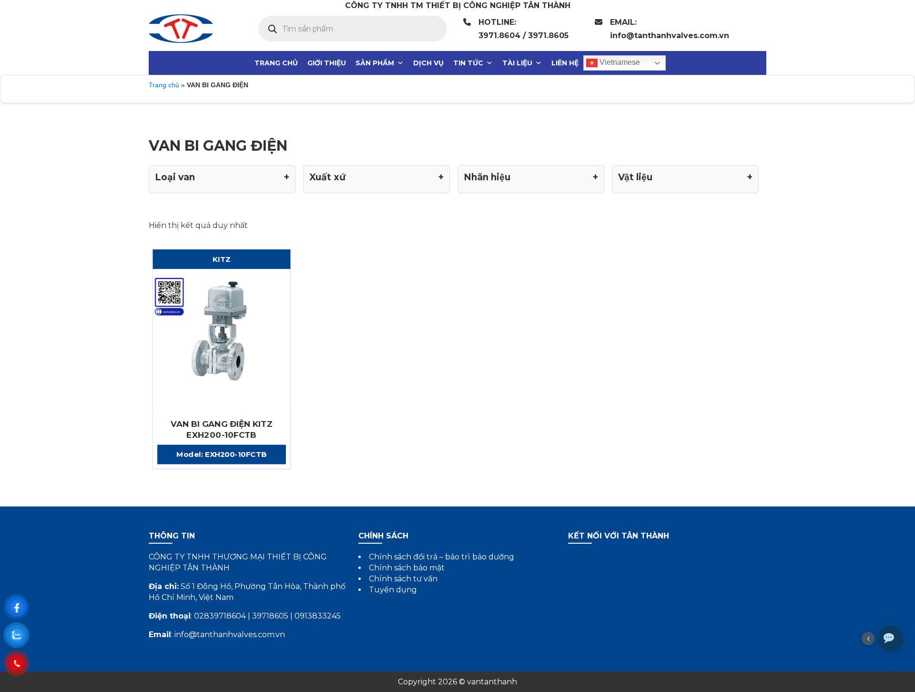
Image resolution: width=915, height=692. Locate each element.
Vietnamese (619, 62)
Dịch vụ (428, 63)
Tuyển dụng (393, 589)
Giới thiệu (326, 63)
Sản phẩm (375, 63)
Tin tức (468, 63)
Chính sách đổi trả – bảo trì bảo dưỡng (441, 556)
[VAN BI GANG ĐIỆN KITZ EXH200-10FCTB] (222, 344)
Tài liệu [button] (517, 63)
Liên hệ (565, 63)
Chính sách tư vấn (403, 578)
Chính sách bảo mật (407, 567)
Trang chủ (276, 63)
